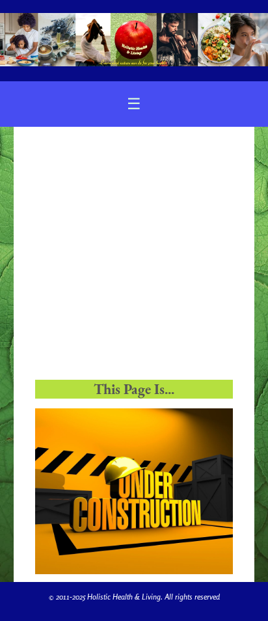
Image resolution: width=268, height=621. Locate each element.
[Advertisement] (134, 258)
